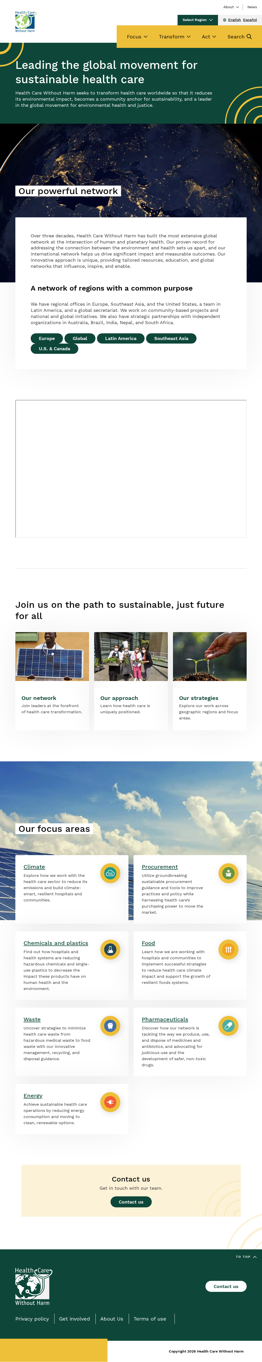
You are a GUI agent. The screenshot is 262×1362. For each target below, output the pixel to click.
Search (236, 37)
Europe (47, 338)
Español (250, 20)
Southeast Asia (171, 338)
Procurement (160, 867)
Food (148, 943)
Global (80, 338)
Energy (33, 1095)
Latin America (120, 338)
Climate (34, 867)
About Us (111, 1319)
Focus (134, 37)
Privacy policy (32, 1319)
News (252, 7)
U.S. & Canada (54, 348)
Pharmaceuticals (165, 1019)
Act (206, 37)
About (228, 7)
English (234, 20)
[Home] (25, 21)
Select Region (195, 20)
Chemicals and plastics (56, 943)
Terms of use (150, 1319)
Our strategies (199, 698)
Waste (32, 1019)
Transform (171, 37)
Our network (38, 698)
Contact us (131, 1202)
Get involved (74, 1319)
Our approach (119, 698)
